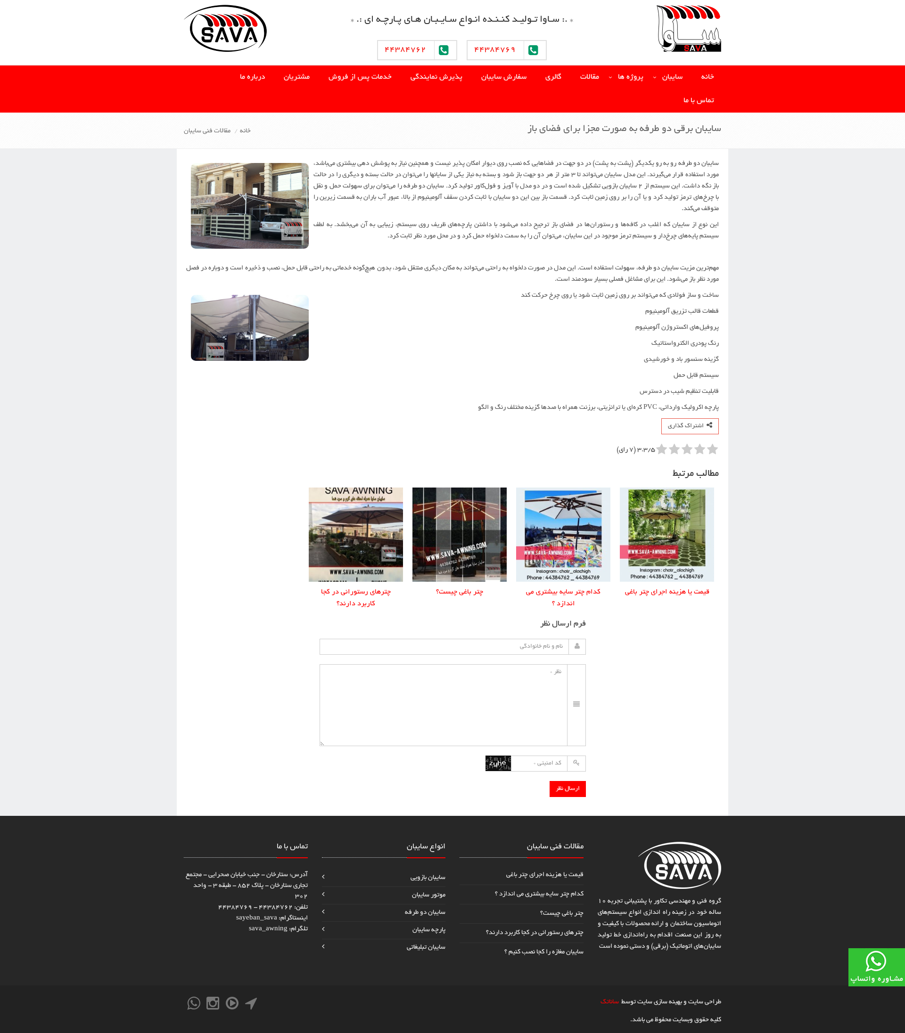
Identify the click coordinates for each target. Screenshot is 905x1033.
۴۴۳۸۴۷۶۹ (495, 50)
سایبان (672, 77)
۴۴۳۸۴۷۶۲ (405, 50)
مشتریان (297, 77)
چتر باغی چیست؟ (562, 913)
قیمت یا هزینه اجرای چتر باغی (545, 874)
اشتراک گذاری (687, 426)
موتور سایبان (428, 895)
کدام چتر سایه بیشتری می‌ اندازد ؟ (539, 894)
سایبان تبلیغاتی (426, 947)
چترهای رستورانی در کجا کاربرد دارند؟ (535, 932)
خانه (707, 77)
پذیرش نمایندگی (436, 77)
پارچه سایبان (428, 930)
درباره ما (252, 77)
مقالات (589, 77)
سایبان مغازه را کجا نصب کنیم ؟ (544, 952)
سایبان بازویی (428, 877)
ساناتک (610, 1002)
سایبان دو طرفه (425, 912)
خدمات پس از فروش (360, 77)
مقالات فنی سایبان (207, 131)
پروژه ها (630, 77)
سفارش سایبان (504, 77)
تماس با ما (698, 101)
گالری (553, 77)
